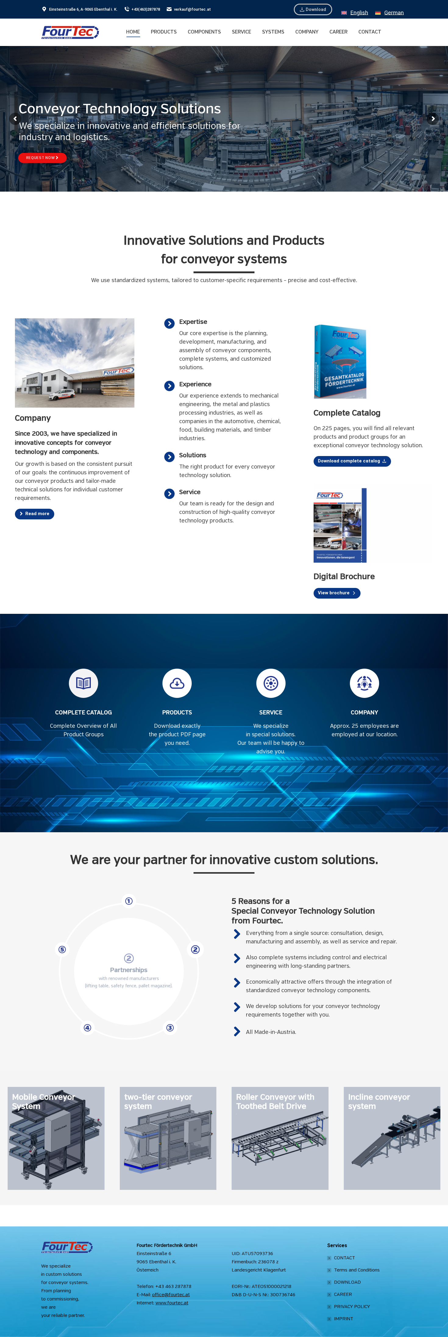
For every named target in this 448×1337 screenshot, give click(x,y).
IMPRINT (343, 1319)
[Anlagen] (56, 1138)
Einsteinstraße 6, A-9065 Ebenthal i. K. (83, 9)
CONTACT (344, 1258)
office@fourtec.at (171, 1295)
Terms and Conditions (357, 1270)
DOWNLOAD (347, 1282)
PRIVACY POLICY (352, 1306)
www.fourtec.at (171, 1303)
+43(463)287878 (145, 9)
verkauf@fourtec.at (192, 9)
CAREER (343, 1294)
